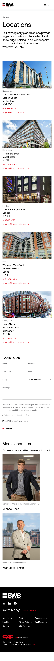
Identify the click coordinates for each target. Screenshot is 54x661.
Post (28, 415)
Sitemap (5, 644)
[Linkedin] (9, 603)
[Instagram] (4, 603)
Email (19, 415)
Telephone (8, 415)
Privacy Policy (15, 644)
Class (33, 644)
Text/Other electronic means (16, 421)
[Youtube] (15, 603)
